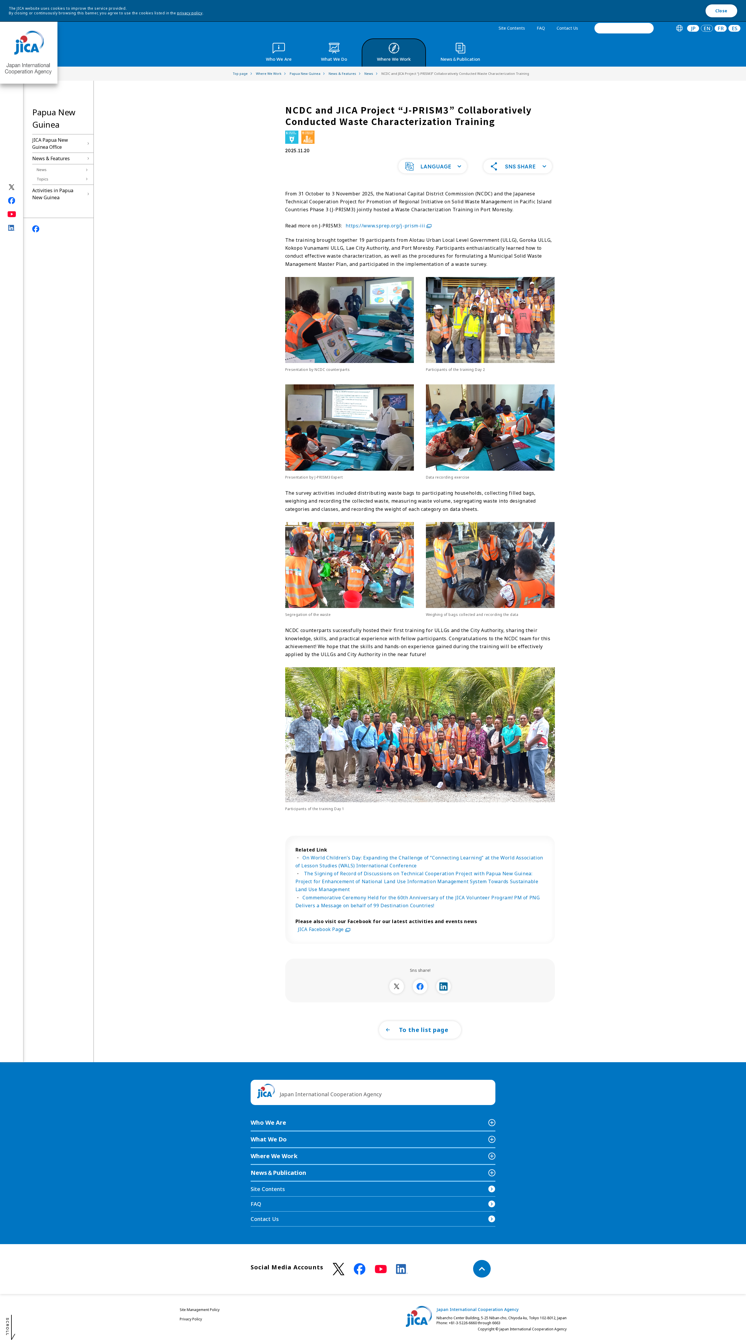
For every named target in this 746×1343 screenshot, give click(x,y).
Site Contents (512, 28)
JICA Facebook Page (321, 929)
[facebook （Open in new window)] (360, 1269)
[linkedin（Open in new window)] (12, 228)
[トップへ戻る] (482, 1269)
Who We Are (268, 1122)
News (42, 169)
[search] (624, 28)
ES (734, 28)
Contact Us (567, 28)
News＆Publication (278, 1173)
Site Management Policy (200, 1309)
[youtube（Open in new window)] (12, 214)
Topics (42, 179)
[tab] (679, 28)
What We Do (269, 1139)
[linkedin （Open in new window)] (402, 1269)
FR (721, 28)
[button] (432, 166)
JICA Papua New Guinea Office (50, 143)
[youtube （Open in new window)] (381, 1269)
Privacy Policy (191, 1319)
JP (693, 28)
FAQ (541, 28)
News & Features (51, 158)
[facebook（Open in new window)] (12, 200)
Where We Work (274, 1156)
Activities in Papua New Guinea (52, 194)
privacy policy (189, 13)
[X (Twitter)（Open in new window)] (12, 187)
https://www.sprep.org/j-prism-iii (385, 225)
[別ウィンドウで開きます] (396, 986)
